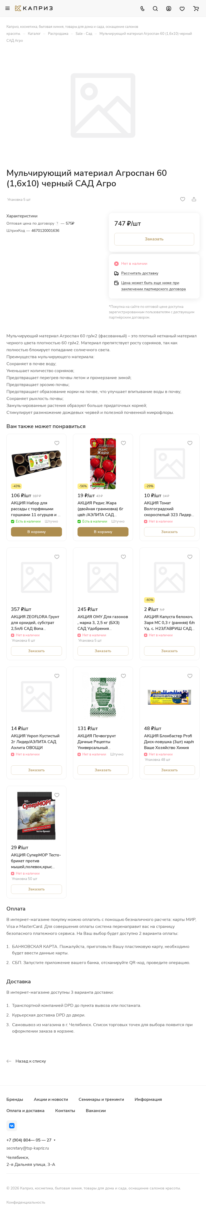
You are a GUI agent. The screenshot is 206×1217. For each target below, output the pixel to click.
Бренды (14, 1099)
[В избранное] (182, 199)
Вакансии (96, 1111)
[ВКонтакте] (11, 1125)
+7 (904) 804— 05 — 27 (29, 1140)
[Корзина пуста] (196, 8)
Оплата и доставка (25, 1111)
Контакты (65, 1111)
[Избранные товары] (182, 8)
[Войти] (168, 8)
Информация (148, 1099)
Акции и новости (51, 1099)
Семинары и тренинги (101, 1099)
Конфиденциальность (25, 1202)
